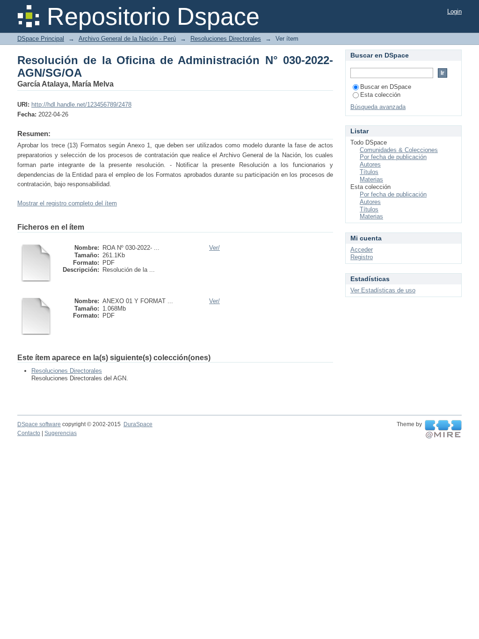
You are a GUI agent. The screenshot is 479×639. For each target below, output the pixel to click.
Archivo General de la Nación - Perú (127, 38)
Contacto (28, 433)
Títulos (369, 171)
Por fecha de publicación (393, 156)
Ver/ (214, 247)
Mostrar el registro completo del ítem (67, 203)
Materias (371, 179)
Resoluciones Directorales (225, 38)
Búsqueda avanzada (378, 106)
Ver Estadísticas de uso (382, 290)
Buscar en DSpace (385, 86)
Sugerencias (60, 433)
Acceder (361, 249)
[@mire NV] (443, 429)
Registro (361, 257)
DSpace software (39, 424)
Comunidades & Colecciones (399, 149)
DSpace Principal (40, 38)
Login (454, 11)
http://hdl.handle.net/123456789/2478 (81, 104)
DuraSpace (137, 424)
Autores (370, 164)
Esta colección (380, 94)
